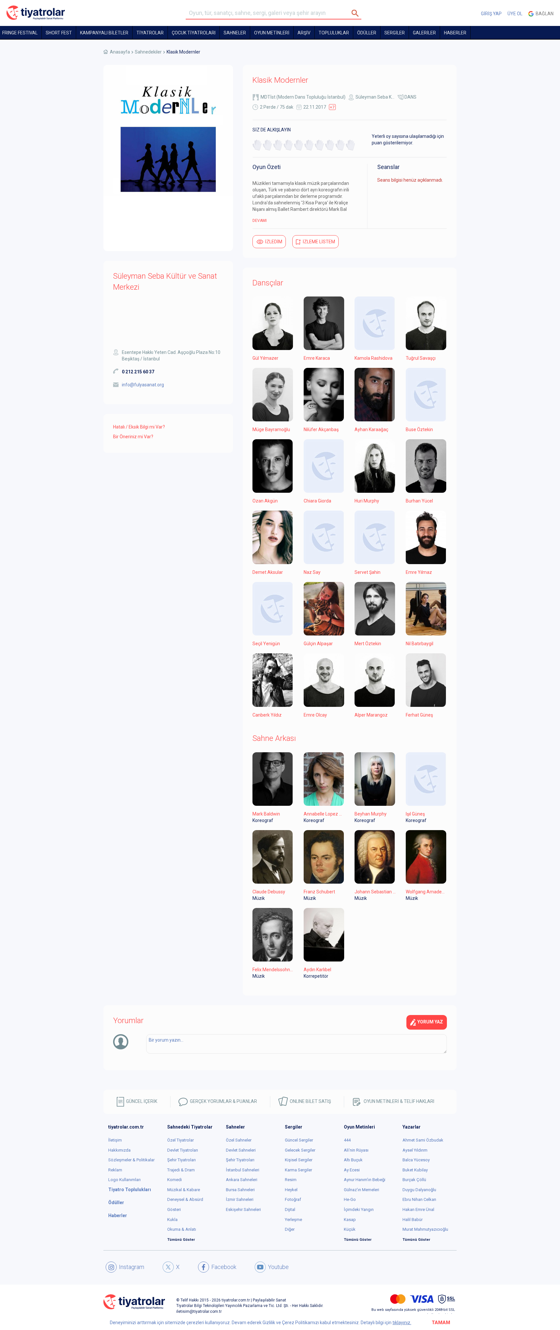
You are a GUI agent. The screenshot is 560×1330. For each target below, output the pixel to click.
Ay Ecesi (352, 1169)
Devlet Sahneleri (241, 1150)
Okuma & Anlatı (181, 1229)
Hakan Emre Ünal (418, 1209)
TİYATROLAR (150, 32)
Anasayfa (120, 51)
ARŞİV (304, 32)
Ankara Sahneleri (241, 1179)
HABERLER (455, 32)
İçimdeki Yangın (359, 1209)
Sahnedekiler (148, 51)
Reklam (115, 1169)
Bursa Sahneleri (240, 1189)
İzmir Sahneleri (239, 1199)
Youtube (278, 1267)
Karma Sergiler (298, 1169)
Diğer (290, 1229)
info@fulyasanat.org (143, 384)
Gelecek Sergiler (300, 1150)
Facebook (223, 1267)
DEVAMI (259, 220)
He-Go (350, 1199)
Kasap (350, 1219)
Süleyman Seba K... (375, 97)
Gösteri (174, 1209)
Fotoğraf (293, 1199)
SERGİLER (394, 32)
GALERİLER (424, 32)
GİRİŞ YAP (491, 13)
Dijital (290, 1209)
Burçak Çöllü (414, 1179)
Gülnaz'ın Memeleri (361, 1189)
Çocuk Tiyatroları (194, 32)
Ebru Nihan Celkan (419, 1199)
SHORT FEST (59, 32)
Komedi (174, 1179)
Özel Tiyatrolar (180, 1140)
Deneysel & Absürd (185, 1199)
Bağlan (544, 13)
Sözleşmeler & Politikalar (131, 1159)
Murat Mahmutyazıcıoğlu (425, 1229)
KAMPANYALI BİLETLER (104, 32)
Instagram (131, 1267)
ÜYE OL (515, 13)
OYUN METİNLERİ (271, 32)
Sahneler (235, 32)
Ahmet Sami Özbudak (422, 1140)
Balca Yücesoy (416, 1159)
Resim (291, 1179)
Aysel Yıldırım (414, 1150)
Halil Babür (412, 1219)
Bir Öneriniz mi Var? (133, 436)
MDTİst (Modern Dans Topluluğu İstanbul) (303, 97)
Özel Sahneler (238, 1140)
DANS (410, 97)
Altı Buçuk (353, 1159)
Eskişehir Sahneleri (243, 1209)
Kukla (172, 1219)
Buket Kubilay (415, 1169)
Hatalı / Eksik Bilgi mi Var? (139, 426)
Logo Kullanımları (124, 1179)
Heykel (291, 1189)
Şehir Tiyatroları (181, 1159)
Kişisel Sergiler (298, 1159)
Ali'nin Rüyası (356, 1150)
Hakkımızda (119, 1150)
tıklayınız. (401, 1322)
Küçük (350, 1229)
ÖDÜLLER (366, 32)
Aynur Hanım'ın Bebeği (364, 1179)
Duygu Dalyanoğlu (419, 1189)
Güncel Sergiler (299, 1140)
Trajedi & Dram (181, 1169)
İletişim (115, 1140)
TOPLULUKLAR (334, 32)
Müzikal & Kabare (183, 1189)
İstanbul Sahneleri (242, 1169)
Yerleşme (293, 1219)
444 (347, 1140)
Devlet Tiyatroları (182, 1150)
